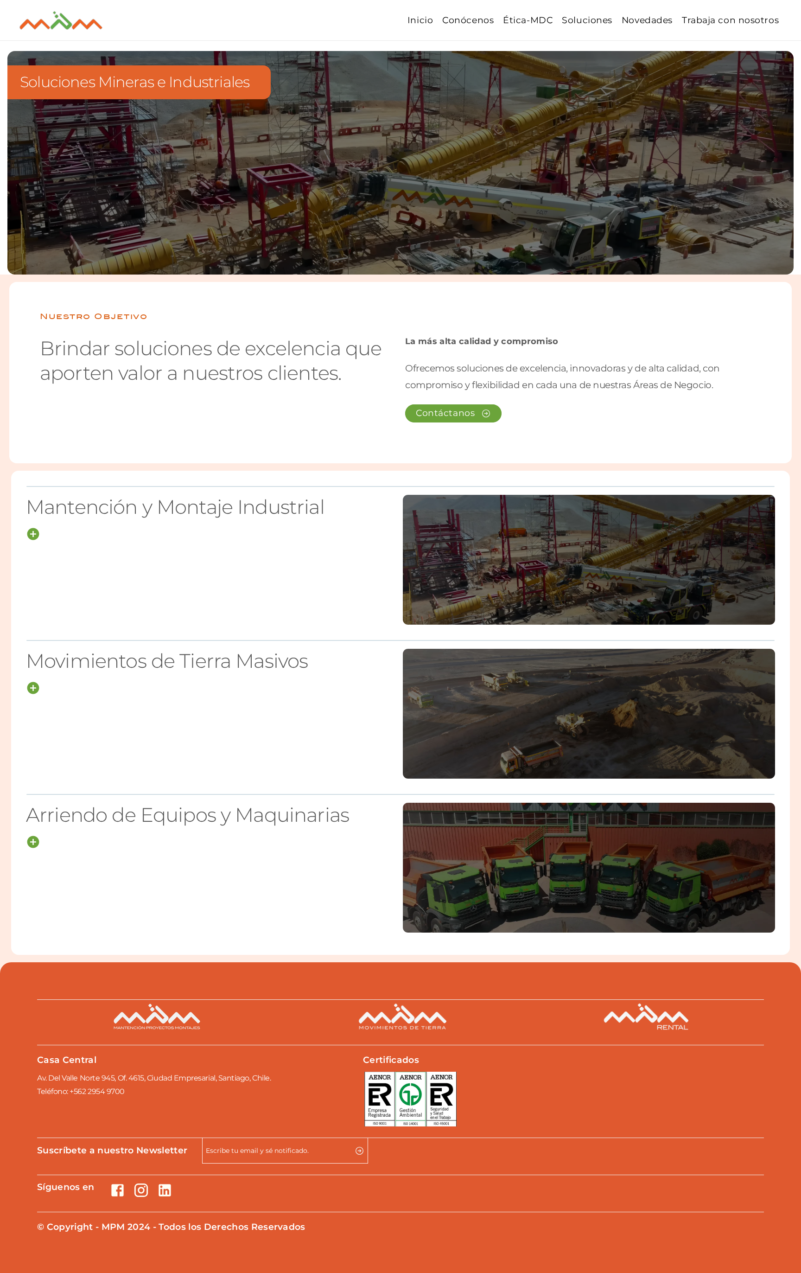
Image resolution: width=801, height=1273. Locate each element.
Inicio (420, 20)
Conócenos (468, 20)
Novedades (647, 20)
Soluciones (587, 20)
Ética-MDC (528, 20)
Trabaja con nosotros (730, 20)
